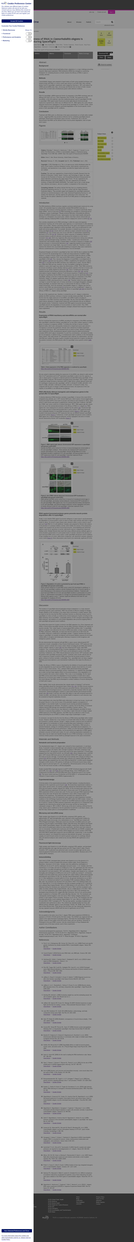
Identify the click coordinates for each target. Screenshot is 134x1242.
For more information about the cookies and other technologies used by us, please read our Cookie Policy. (16, 1237)
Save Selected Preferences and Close (16, 1231)
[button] (8, 30)
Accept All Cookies (16, 21)
